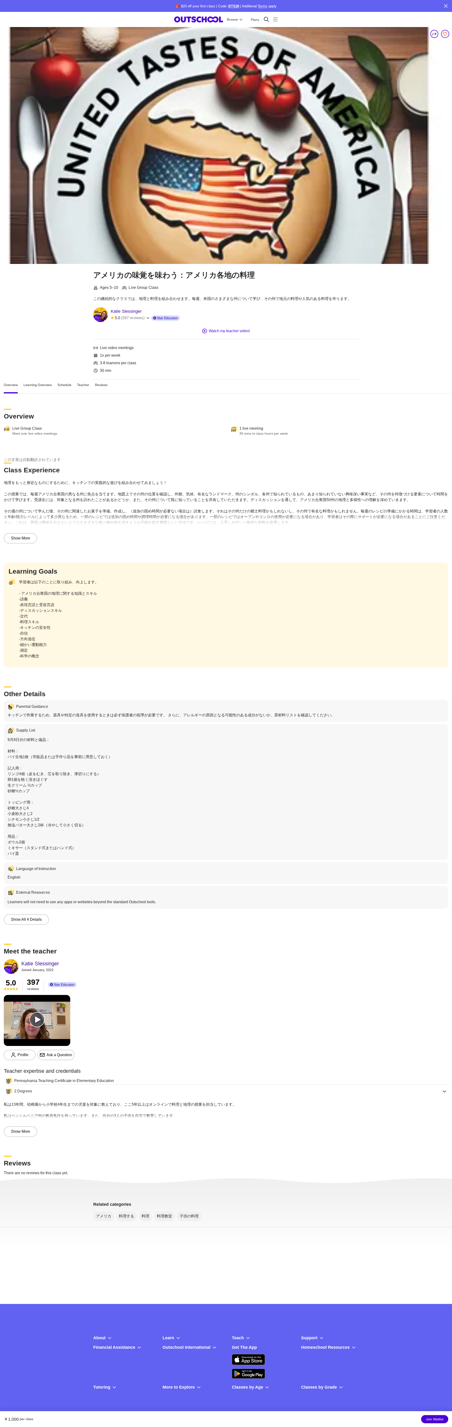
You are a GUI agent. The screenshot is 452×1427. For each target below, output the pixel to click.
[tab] (11, 385)
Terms (262, 6)
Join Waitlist (434, 1419)
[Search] (266, 19)
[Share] (434, 34)
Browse (232, 19)
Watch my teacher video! (229, 331)
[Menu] (275, 19)
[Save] (445, 34)
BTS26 (233, 6)
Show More (20, 538)
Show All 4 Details (26, 919)
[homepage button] (198, 19)
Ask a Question (59, 1055)
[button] (226, 1091)
